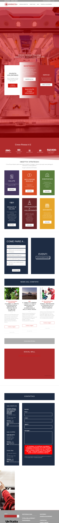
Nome (26, 411)
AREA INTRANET (7, 0)
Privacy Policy (30, 457)
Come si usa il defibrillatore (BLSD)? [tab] (16, 263)
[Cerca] (12, 9)
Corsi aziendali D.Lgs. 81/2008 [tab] (17, 259)
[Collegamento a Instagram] (54, 1)
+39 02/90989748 (10, 442)
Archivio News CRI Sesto (29, 341)
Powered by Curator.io (48, 375)
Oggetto (26, 424)
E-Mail (26, 418)
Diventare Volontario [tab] (14, 246)
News (14, 302)
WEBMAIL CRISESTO (14, 0)
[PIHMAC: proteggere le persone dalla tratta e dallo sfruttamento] (47, 293)
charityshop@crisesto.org (15, 461)
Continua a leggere (12, 326)
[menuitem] (9, 4)
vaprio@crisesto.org (14, 444)
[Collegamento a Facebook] (52, 1)
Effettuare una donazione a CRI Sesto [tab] (16, 251)
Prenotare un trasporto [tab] (15, 255)
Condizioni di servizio (38, 457)
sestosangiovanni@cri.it (15, 423)
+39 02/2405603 (10, 421)
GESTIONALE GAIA (27, 514)
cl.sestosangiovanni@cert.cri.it (16, 425)
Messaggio (27, 430)
